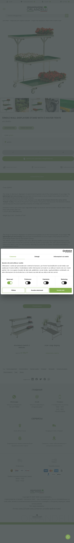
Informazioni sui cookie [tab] (61, 256)
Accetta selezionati (37, 290)
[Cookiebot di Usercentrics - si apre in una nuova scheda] (64, 251)
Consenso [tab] (13, 256)
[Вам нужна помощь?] (67, 536)
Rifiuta (13, 290)
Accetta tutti (60, 290)
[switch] (28, 282)
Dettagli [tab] (37, 256)
